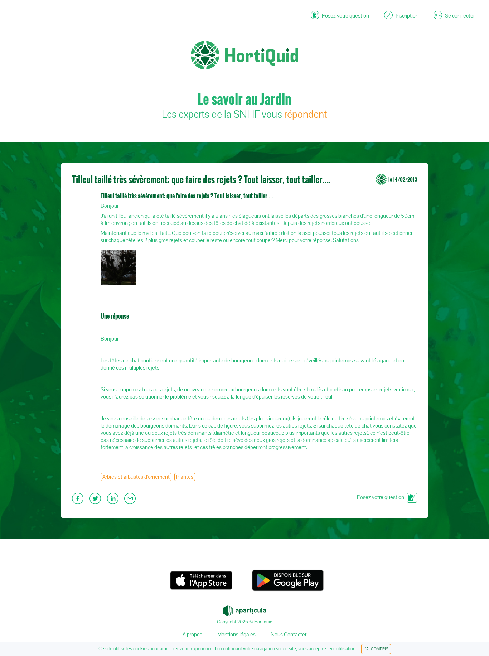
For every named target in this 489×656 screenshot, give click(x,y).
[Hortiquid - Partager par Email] (130, 500)
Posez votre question (380, 497)
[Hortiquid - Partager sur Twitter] (96, 500)
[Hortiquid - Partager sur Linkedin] (113, 500)
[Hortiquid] (244, 21)
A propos (192, 634)
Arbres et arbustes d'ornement (136, 477)
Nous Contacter (288, 634)
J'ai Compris (376, 649)
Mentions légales (236, 634)
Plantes (184, 477)
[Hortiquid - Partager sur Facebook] (78, 500)
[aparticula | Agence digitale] (244, 608)
